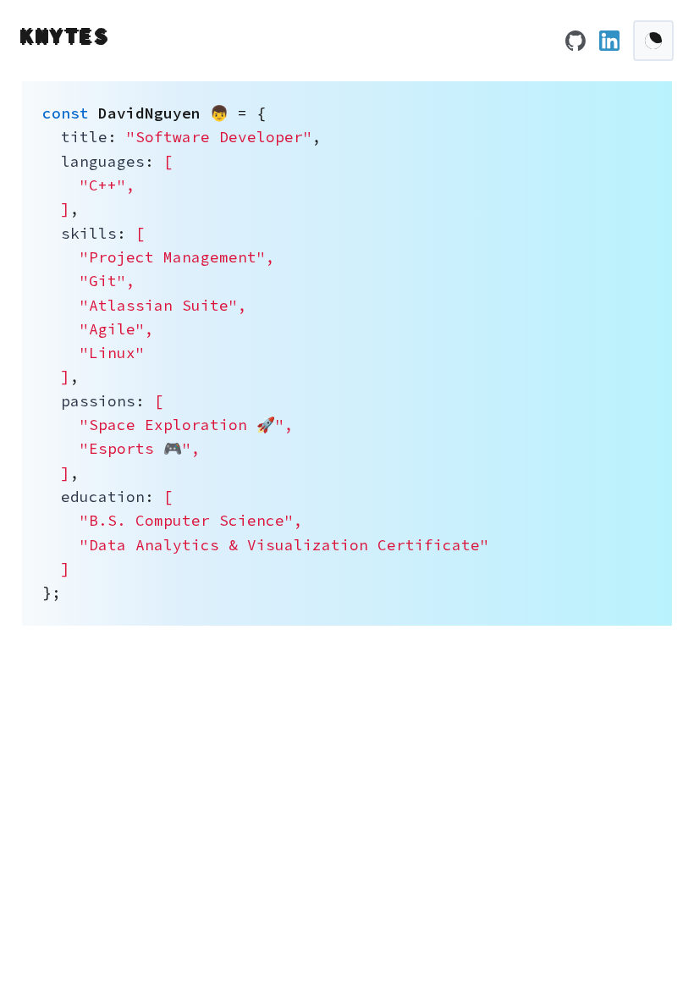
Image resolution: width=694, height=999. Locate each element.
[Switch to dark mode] (653, 40)
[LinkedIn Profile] (609, 40)
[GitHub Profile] (575, 40)
